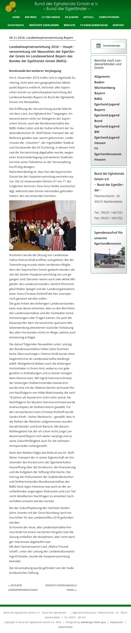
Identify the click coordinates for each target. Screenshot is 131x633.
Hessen (100, 159)
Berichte (69, 25)
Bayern (99, 93)
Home (16, 17)
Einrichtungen (109, 17)
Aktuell (88, 17)
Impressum (116, 622)
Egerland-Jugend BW (106, 129)
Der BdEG (31, 17)
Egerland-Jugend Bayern (106, 107)
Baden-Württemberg (104, 85)
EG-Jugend (71, 17)
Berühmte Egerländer (44, 25)
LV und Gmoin (51, 17)
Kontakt (118, 25)
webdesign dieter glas (93, 622)
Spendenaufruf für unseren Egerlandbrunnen (108, 238)
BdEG (98, 99)
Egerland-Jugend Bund (106, 118)
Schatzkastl (16, 25)
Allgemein (102, 76)
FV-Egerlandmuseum (94, 25)
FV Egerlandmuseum (107, 151)
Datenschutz (65, 627)
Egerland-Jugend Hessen (106, 140)
